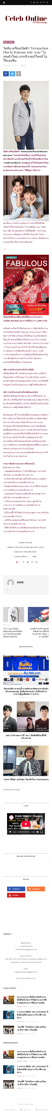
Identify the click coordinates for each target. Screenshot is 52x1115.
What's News (9, 42)
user (20, 582)
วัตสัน (34, 556)
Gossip (20, 1033)
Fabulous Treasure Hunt (25, 552)
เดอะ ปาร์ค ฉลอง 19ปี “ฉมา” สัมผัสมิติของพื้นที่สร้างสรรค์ (26, 736)
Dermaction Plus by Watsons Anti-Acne (25, 547)
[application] (26, 824)
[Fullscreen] (41, 832)
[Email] (36, 562)
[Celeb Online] (26, 19)
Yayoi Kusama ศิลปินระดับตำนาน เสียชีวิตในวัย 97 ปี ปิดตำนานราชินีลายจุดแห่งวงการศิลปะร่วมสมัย (32, 1000)
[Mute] (37, 832)
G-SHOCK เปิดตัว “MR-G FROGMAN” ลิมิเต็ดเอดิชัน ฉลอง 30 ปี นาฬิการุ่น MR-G (32, 1015)
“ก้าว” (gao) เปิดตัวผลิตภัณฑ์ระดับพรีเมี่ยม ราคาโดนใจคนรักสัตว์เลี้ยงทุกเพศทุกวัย (12, 632)
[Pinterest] (32, 562)
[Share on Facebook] (6, 73)
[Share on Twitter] (12, 73)
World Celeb (22, 1006)
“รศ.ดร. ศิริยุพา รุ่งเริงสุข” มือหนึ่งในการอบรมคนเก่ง (26, 779)
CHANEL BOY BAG (25, 543)
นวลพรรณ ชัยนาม (21, 556)
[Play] (10, 832)
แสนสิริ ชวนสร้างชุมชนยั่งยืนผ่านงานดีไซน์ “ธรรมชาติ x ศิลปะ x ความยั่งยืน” (39, 632)
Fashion (20, 1021)
